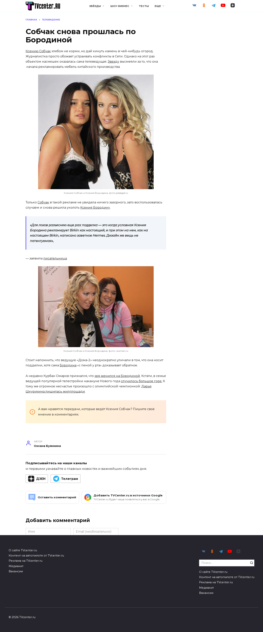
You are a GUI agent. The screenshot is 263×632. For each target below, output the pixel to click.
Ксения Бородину (95, 207)
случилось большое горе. (141, 381)
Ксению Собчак (38, 51)
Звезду (113, 61)
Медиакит (16, 566)
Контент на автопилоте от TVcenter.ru (36, 555)
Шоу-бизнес (119, 6)
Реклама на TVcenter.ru (25, 560)
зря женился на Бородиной (117, 376)
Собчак (43, 202)
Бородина (68, 365)
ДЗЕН (40, 479)
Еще (158, 6)
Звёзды (95, 6)
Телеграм (69, 479)
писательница (55, 258)
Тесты (144, 6)
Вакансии (16, 571)
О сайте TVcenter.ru (23, 550)
